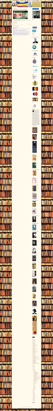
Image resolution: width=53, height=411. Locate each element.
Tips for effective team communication (35, 374)
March (34, 387)
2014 (33, 394)
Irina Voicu (34, 355)
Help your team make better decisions (36, 377)
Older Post (29, 24)
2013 (33, 395)
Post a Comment (15, 23)
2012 (33, 396)
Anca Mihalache (34, 344)
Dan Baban (34, 347)
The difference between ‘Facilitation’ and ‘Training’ (36, 379)
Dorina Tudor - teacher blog (35, 349)
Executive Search (34, 350)
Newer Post (14, 24)
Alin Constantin (34, 342)
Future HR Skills (34, 380)
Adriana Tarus (34, 340)
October (34, 371)
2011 (33, 397)
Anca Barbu (34, 343)
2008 (33, 399)
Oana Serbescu (34, 359)
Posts (33, 34)
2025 (33, 367)
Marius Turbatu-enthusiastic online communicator (36, 357)
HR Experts (34, 352)
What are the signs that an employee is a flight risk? (36, 376)
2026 (33, 366)
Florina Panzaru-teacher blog (35, 351)
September (34, 382)
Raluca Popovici (34, 362)
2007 (33, 400)
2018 (33, 391)
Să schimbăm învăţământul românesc (36, 363)
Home (21, 24)
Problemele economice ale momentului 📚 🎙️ (35, 372)
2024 (33, 368)
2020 (33, 390)
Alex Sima (34, 341)
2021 (33, 389)
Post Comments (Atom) (17, 25)
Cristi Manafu (34, 346)
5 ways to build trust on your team (36, 373)
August (34, 383)
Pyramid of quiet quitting (35, 381)
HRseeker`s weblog (34, 353)
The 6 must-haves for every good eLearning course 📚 (36, 378)
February (34, 388)
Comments (34, 35)
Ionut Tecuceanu (34, 354)
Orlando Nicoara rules (35, 360)
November (34, 370)
